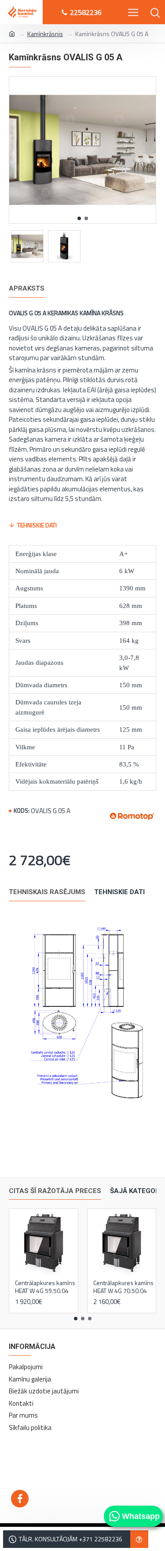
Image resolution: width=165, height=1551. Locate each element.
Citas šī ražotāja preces (55, 1191)
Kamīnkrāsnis (45, 33)
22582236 (86, 12)
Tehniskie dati (37, 525)
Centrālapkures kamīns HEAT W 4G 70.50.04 (123, 1287)
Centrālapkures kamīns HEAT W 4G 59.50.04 (45, 1287)
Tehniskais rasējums (47, 892)
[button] (79, 218)
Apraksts (26, 288)
